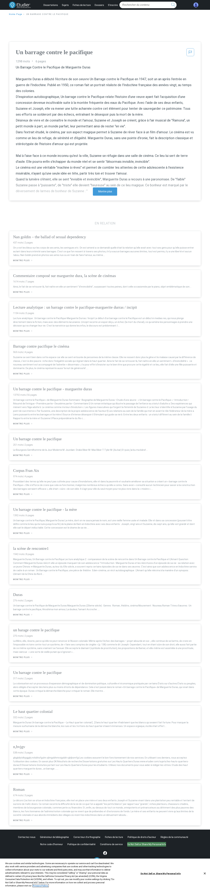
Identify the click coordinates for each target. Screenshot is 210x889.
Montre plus (105, 191)
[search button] (173, 5)
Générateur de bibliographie (54, 837)
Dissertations (50, 5)
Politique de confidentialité (81, 844)
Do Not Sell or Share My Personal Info (161, 873)
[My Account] (195, 5)
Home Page (15, 14)
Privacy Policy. (40, 885)
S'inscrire (113, 5)
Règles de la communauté (174, 837)
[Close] (204, 873)
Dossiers (99, 5)
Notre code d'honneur (51, 844)
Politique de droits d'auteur (142, 837)
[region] (105, 874)
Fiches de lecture (82, 5)
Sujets (65, 5)
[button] (190, 53)
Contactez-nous (26, 837)
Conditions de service (111, 844)
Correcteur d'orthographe (87, 837)
